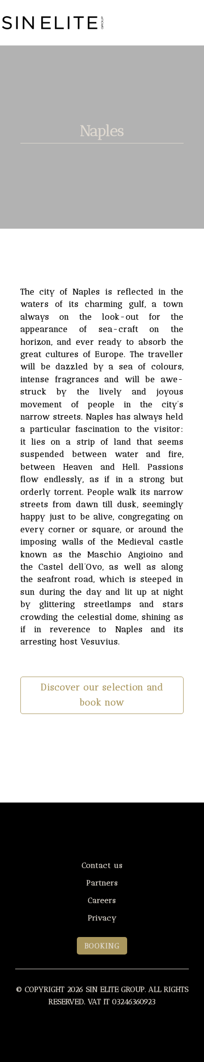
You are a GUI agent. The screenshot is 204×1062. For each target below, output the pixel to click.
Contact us (102, 865)
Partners (102, 882)
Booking (102, 945)
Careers (102, 900)
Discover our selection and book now (102, 695)
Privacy (102, 917)
